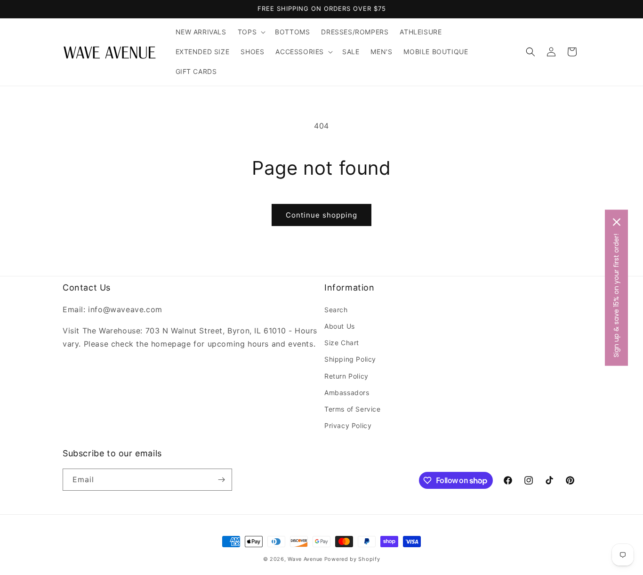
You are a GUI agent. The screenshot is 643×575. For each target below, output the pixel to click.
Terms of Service (352, 409)
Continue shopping (321, 215)
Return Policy (346, 376)
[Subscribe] (221, 480)
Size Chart (341, 343)
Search (336, 310)
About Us (339, 326)
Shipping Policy (350, 359)
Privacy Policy (347, 425)
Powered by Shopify (352, 559)
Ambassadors (347, 393)
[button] (250, 32)
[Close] (616, 222)
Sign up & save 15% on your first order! (616, 295)
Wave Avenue (305, 559)
